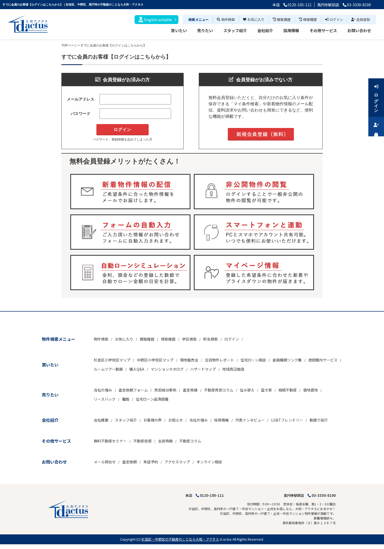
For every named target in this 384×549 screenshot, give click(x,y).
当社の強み (103, 390)
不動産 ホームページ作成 (17, 546)
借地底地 (310, 390)
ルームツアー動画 (108, 369)
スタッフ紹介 (235, 30)
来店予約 (150, 461)
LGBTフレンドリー (287, 420)
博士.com (43, 546)
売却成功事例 (165, 390)
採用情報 (291, 30)
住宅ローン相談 (253, 360)
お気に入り (255, 19)
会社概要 (101, 420)
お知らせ (175, 420)
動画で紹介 (319, 420)
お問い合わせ (359, 30)
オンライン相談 (209, 461)
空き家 (266, 390)
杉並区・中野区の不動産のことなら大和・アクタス (180, 539)
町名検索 (210, 339)
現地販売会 (189, 360)
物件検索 (228, 19)
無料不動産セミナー (110, 440)
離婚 (125, 399)
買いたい (179, 30)
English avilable (158, 19)
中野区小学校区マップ (155, 360)
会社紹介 (265, 30)
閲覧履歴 (284, 19)
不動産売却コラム (218, 390)
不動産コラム (190, 440)
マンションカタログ (167, 369)
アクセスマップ (177, 461)
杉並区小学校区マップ (112, 360)
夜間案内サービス (323, 360)
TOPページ (69, 45)
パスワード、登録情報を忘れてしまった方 (122, 139)
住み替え (247, 390)
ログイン (336, 19)
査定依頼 (129, 461)
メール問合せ (105, 461)
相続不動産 (287, 390)
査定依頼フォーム (133, 390)
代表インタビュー (250, 420)
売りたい (205, 30)
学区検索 (189, 339)
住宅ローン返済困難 (152, 399)
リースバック (104, 399)
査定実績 (190, 390)
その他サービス (323, 30)
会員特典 (165, 440)
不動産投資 (142, 440)
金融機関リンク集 (287, 360)
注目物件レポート (219, 360)
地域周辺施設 (233, 369)
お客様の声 (152, 420)
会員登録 (363, 19)
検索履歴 (310, 19)
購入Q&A (136, 369)
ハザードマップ (203, 369)
